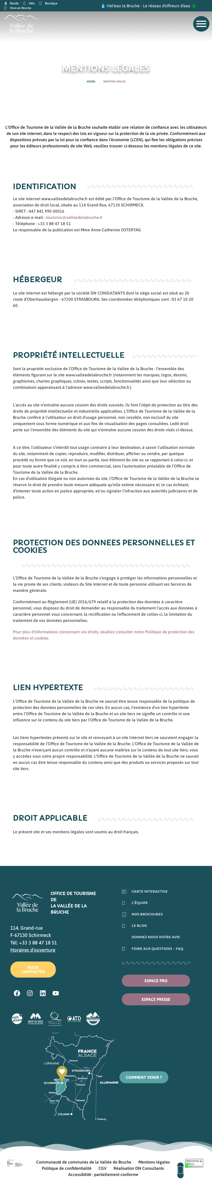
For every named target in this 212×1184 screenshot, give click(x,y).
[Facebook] (16, 993)
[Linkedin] (42, 993)
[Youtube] (55, 993)
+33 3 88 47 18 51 (38, 942)
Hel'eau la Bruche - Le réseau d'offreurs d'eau (148, 5)
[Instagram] (29, 993)
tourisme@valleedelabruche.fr (74, 217)
